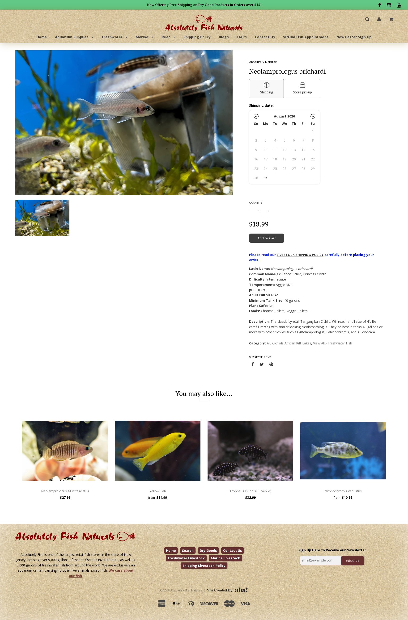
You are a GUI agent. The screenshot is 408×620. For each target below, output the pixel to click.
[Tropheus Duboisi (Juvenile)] (250, 450)
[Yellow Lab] (158, 450)
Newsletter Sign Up (354, 37)
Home (42, 37)
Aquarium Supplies (72, 37)
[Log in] (379, 19)
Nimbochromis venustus (343, 491)
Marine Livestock (225, 558)
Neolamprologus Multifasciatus (65, 491)
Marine (142, 37)
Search (188, 550)
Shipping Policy (197, 37)
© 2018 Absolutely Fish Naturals (181, 590)
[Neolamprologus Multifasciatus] (65, 450)
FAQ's (242, 37)
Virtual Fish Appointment (305, 37)
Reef (166, 37)
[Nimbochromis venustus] (343, 450)
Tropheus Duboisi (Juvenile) (250, 491)
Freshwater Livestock (186, 558)
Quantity (255, 202)
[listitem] (266, 88)
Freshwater (113, 37)
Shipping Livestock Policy (204, 565)
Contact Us (265, 37)
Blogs (224, 37)
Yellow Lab (157, 491)
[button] (256, 116)
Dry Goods (208, 550)
